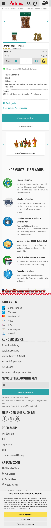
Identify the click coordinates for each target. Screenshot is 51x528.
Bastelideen (10, 479)
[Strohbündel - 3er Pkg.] (26, 21)
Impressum (7, 444)
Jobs (4, 438)
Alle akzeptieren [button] (25, 514)
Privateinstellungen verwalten (16, 372)
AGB (4, 449)
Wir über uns (8, 433)
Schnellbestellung (10, 345)
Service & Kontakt (10, 350)
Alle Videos (10, 473)
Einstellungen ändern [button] (25, 524)
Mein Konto (7, 366)
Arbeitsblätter (11, 484)
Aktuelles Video (12, 468)
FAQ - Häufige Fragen (12, 361)
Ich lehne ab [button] (25, 519)
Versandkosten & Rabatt (13, 355)
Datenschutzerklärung (13, 455)
